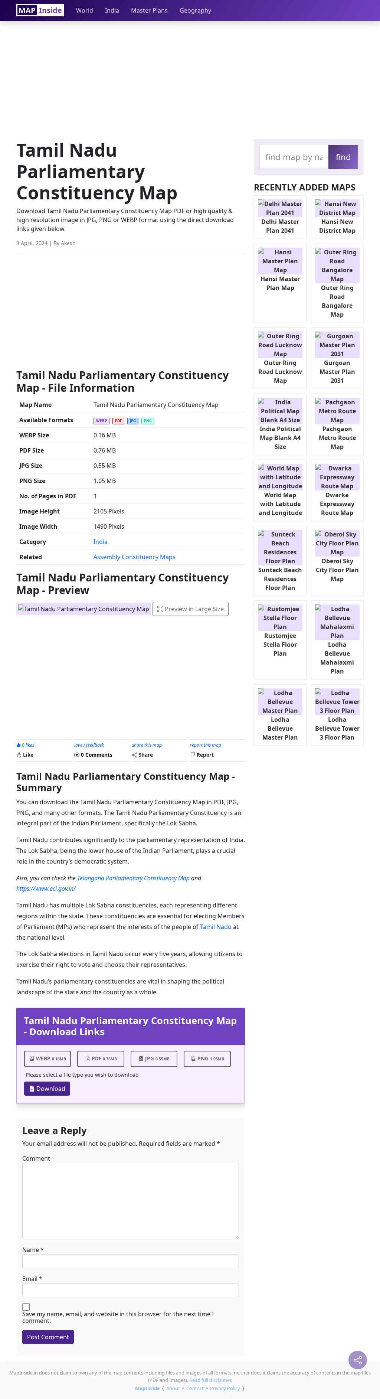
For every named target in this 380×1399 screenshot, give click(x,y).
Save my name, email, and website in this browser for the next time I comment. (118, 1317)
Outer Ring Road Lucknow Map (280, 372)
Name (30, 1250)
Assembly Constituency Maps (135, 557)
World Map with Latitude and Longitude (280, 504)
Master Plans (149, 10)
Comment (36, 1158)
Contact (195, 1388)
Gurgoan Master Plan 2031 (337, 372)
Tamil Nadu (216, 927)
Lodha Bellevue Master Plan (280, 728)
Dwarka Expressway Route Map (337, 504)
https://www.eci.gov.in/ (46, 888)
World (84, 10)
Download (50, 1089)
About (173, 1388)
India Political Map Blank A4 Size (280, 438)
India (112, 10)
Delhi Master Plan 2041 (280, 226)
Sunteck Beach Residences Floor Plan (280, 579)
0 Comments (95, 754)
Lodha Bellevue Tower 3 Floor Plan (337, 728)
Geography (195, 10)
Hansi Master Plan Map (280, 283)
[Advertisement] (190, 78)
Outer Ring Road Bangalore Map (337, 301)
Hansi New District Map (337, 226)
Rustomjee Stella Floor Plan (280, 645)
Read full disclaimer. (210, 1380)
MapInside (147, 1388)
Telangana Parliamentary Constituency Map (133, 878)
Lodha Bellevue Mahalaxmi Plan (337, 657)
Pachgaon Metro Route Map (337, 438)
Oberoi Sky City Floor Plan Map (337, 570)
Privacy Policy (225, 1388)
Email (29, 1279)
